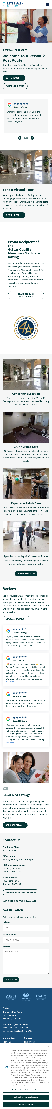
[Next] (32, 138)
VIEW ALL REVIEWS (15, 619)
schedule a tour (15, 86)
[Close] (49, 1046)
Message (7, 946)
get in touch (13, 77)
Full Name (8, 922)
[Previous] (19, 138)
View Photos (25, 573)
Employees (29, 1041)
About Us (7, 1041)
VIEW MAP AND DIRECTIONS (19, 892)
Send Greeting (14, 825)
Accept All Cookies (26, 1104)
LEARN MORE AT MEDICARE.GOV (26, 295)
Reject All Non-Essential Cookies (26, 1097)
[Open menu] (47, 4)
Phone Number (10, 934)
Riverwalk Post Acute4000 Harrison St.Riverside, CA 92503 (12, 1015)
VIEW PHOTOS (12, 215)
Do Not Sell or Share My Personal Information (26, 1090)
